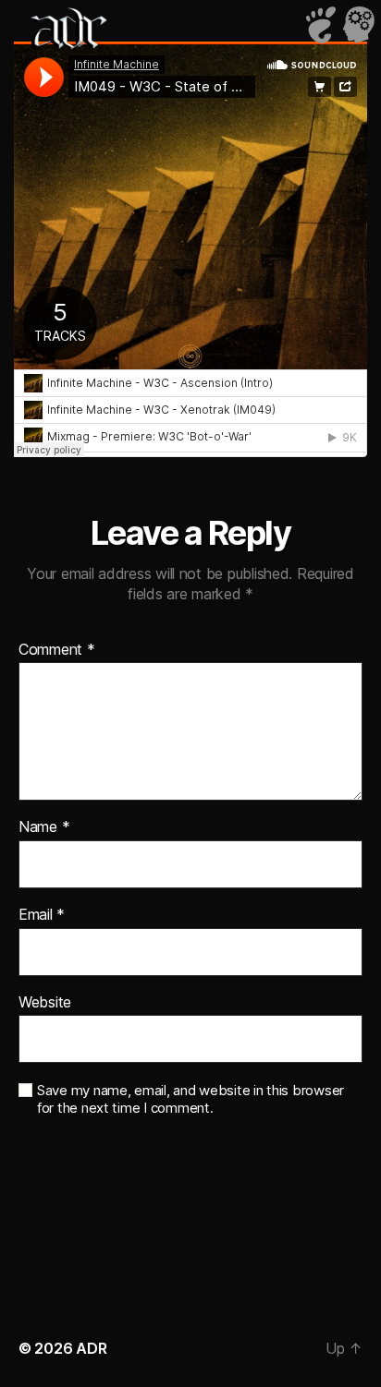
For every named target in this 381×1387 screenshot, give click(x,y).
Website (44, 1003)
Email (41, 915)
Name (43, 827)
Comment (56, 650)
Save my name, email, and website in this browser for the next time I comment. (190, 1099)
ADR (91, 1348)
